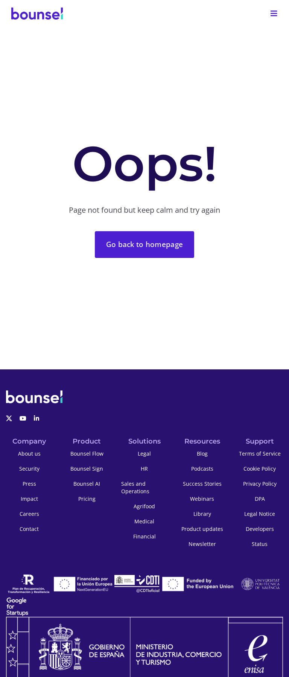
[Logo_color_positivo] (37, 14)
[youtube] (23, 418)
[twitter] (9, 418)
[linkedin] (36, 418)
